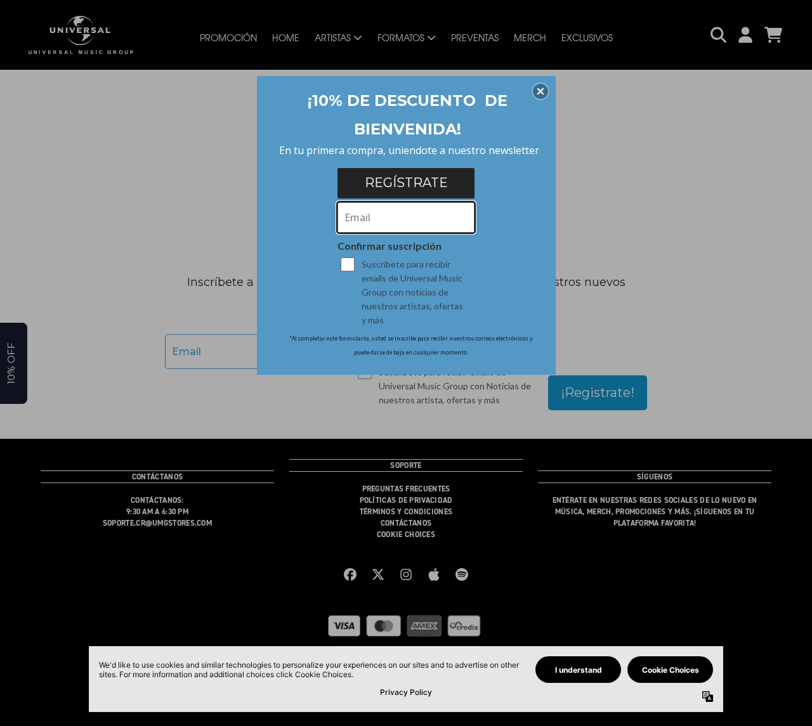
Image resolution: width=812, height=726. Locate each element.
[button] (540, 91)
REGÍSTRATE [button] (406, 182)
